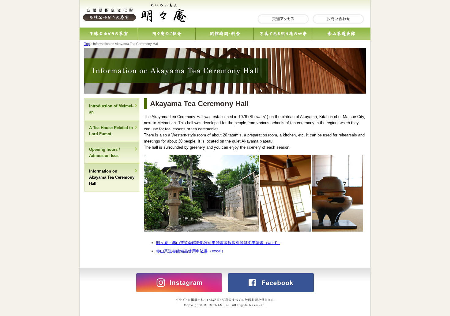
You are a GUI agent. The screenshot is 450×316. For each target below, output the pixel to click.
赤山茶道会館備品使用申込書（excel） (190, 251)
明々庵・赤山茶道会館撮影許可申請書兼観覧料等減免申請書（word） (218, 242)
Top (87, 44)
